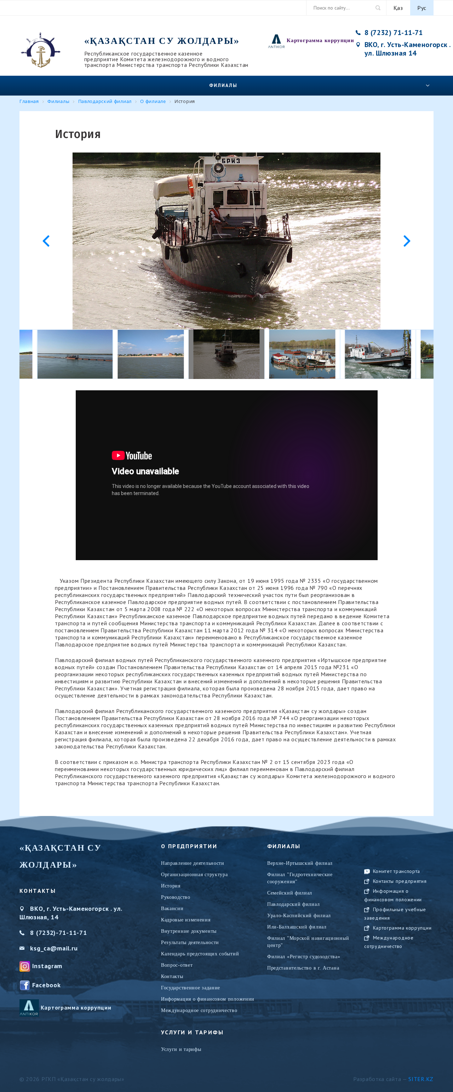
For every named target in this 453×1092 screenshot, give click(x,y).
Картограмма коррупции (320, 40)
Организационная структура (194, 874)
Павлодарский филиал (293, 904)
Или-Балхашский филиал (297, 927)
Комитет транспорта (396, 871)
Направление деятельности (192, 863)
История (170, 886)
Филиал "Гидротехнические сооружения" (300, 878)
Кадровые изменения (186, 920)
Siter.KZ (421, 1078)
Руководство (175, 897)
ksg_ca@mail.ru (54, 948)
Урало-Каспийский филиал (299, 915)
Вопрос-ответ (177, 965)
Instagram (47, 966)
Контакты (172, 976)
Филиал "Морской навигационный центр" (308, 942)
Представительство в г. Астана (303, 968)
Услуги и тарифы (181, 1049)
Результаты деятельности (190, 942)
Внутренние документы (189, 931)
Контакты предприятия (400, 881)
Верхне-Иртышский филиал (300, 863)
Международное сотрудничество (199, 1010)
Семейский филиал (289, 893)
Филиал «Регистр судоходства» (303, 956)
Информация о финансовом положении (207, 999)
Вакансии (172, 908)
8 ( (34, 933)
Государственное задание (190, 987)
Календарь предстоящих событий (200, 953)
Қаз (398, 7)
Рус (421, 7)
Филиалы (223, 85)
